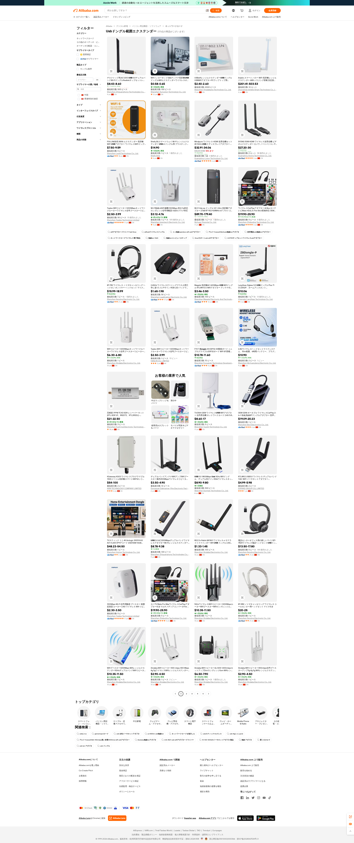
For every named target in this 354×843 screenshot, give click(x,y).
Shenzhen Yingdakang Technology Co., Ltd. (212, 90)
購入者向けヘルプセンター (211, 765)
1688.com (148, 830)
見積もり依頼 (165, 770)
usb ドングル (105, 746)
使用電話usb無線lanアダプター (259, 232)
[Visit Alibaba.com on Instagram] (258, 797)
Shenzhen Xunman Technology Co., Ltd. (211, 491)
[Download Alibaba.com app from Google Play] (266, 818)
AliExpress (137, 830)
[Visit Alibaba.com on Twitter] (253, 797)
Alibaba (109, 26)
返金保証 (123, 770)
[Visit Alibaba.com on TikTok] (269, 797)
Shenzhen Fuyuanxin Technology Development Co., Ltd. (213, 363)
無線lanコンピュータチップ (176, 238)
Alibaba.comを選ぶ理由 (89, 765)
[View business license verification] (202, 838)
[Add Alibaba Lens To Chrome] (117, 818)
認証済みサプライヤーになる (253, 781)
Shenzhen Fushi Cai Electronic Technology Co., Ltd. (126, 427)
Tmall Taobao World (163, 830)
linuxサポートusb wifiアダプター (207, 238)
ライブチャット (207, 770)
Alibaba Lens (84, 818)
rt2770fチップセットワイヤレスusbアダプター (244, 238)
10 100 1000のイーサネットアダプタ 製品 (218, 740)
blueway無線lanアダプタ (147, 740)
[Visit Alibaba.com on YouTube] (264, 797)
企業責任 (83, 776)
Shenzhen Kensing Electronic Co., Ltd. (123, 299)
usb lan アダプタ (86, 746)
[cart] (242, 11)
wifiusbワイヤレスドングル (154, 232)
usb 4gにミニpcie (236, 734)
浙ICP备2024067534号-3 (247, 839)
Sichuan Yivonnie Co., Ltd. (205, 222)
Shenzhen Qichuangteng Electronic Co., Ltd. (257, 363)
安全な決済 (124, 765)
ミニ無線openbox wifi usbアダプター (187, 232)
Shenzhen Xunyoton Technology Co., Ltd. (168, 92)
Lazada (177, 830)
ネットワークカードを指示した (183, 734)
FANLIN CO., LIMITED (160, 361)
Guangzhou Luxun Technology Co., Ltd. (211, 158)
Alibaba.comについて (88, 759)
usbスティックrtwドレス (212, 734)
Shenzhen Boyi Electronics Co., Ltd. (253, 425)
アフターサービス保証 (129, 781)
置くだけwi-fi (265, 740)
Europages (217, 830)
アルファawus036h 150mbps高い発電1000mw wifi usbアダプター (105, 740)
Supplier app (190, 818)
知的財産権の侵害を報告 (210, 786)
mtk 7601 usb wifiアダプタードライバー (179, 740)
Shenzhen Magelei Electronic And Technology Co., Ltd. (213, 299)
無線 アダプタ (247, 740)
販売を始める (246, 770)
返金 (202, 781)
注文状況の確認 (247, 776)
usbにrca (83, 734)
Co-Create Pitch (86, 770)
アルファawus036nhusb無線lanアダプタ (224, 232)
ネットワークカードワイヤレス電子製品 (125, 238)
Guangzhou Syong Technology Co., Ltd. (255, 156)
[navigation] (89, 360)
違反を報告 (205, 791)
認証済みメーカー (167, 765)
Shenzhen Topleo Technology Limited (123, 220)
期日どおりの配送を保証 (129, 776)
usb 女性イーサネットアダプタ (128, 734)
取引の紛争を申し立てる (210, 776)
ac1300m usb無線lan (156, 734)
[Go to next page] (208, 693)
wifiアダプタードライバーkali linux (123, 232)
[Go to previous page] (175, 693)
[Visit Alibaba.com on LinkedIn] (247, 797)
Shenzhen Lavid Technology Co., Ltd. (122, 153)
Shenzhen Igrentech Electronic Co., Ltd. (168, 222)
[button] (207, 10)
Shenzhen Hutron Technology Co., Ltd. (123, 552)
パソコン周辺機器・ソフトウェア (146, 26)
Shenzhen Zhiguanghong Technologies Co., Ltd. (126, 92)
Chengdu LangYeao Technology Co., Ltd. (255, 299)
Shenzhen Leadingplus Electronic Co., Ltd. (169, 297)
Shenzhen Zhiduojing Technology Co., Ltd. (256, 222)
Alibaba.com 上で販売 (249, 765)
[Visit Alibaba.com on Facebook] (242, 797)
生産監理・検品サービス (129, 786)
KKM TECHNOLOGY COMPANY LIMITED (124, 488)
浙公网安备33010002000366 (222, 839)
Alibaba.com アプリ (207, 818)
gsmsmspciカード (101, 734)
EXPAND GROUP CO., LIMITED (251, 488)
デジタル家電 (122, 26)
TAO (198, 830)
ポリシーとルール (127, 791)
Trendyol (206, 830)
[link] (350, 816)
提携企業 (244, 786)
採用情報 (83, 781)
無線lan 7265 (153, 238)
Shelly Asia (155, 156)
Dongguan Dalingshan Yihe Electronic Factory (170, 488)
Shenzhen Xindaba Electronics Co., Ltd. (123, 363)
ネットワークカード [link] (174, 26)
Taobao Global (188, 830)
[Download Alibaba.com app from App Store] (245, 818)
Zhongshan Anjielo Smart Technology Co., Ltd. (257, 90)
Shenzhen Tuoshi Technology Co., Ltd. (210, 427)
